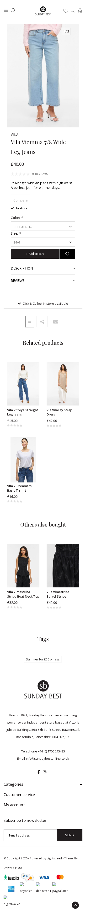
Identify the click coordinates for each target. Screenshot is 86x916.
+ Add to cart (35, 254)
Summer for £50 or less (43, 659)
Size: (16, 233)
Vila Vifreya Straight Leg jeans (22, 412)
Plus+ (18, 868)
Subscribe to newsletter (25, 820)
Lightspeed (54, 858)
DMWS (8, 868)
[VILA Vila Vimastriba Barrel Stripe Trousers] (63, 565)
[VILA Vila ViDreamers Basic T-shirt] (23, 459)
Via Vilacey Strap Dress (59, 412)
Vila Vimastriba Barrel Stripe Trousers (58, 594)
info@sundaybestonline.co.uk (47, 758)
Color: (17, 217)
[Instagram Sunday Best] (44, 772)
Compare (20, 200)
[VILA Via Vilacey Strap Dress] (63, 384)
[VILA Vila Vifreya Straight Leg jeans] (23, 384)
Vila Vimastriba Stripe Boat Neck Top (23, 594)
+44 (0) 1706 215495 (51, 751)
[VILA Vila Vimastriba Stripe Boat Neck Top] (23, 565)
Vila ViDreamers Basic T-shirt (19, 488)
